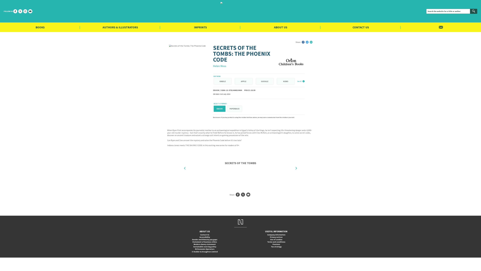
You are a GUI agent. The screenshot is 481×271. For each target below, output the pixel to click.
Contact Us (361, 27)
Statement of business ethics (204, 242)
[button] (185, 168)
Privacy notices (276, 237)
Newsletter (441, 27)
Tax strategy (276, 247)
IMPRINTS (200, 27)
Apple (243, 81)
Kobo (285, 81)
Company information (276, 235)
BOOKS (40, 27)
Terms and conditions (276, 242)
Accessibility (205, 237)
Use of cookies (276, 239)
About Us (280, 27)
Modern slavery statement (205, 244)
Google (264, 81)
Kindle (223, 81)
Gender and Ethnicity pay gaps (204, 239)
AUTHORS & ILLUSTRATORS (120, 27)
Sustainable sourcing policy (204, 247)
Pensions (276, 244)
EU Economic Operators (204, 249)
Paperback (234, 108)
